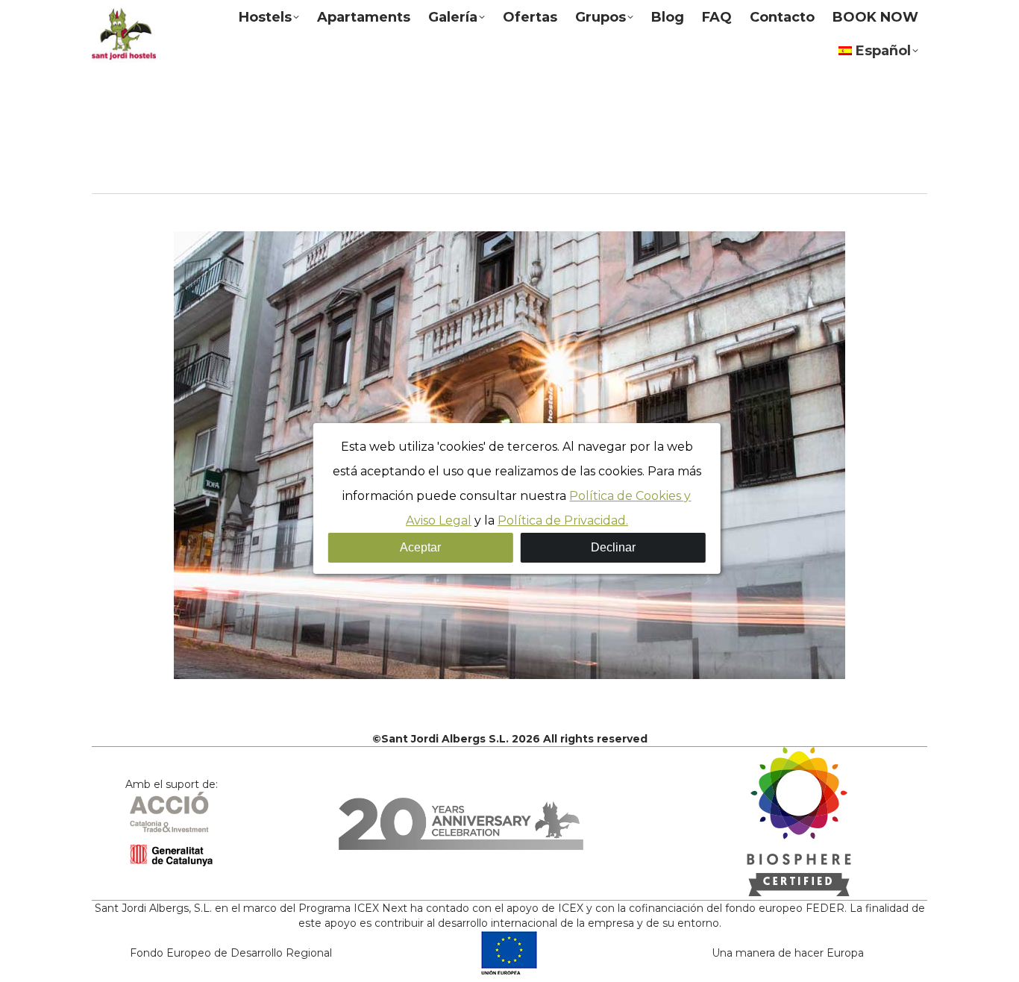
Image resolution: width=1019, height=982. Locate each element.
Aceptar (420, 547)
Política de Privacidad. (563, 520)
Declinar (613, 547)
